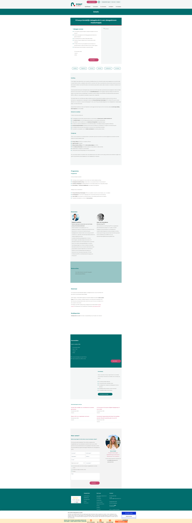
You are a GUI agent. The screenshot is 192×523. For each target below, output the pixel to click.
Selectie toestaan (129, 516)
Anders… (74, 471)
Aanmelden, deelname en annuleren (102, 496)
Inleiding (75, 68)
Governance (86, 502)
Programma (83, 68)
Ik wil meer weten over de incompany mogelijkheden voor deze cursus (85, 466)
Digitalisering (86, 497)
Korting (98, 505)
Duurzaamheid (87, 499)
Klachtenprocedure (100, 503)
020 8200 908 (113, 495)
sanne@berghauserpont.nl (112, 460)
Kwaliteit (98, 507)
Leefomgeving (86, 495)
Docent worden (100, 502)
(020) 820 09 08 (110, 462)
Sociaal (85, 501)
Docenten (92, 68)
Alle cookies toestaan (129, 513)
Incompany (117, 68)
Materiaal (99, 68)
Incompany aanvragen (104, 394)
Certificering (99, 500)
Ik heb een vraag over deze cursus (79, 469)
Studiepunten (108, 68)
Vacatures (98, 509)
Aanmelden (92, 59)
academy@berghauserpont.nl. (115, 498)
